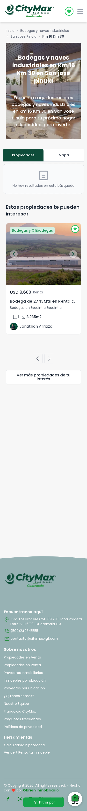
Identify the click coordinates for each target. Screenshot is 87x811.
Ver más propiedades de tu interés (43, 377)
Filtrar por (43, 802)
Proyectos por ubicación (24, 688)
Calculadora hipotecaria (24, 745)
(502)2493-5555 (21, 631)
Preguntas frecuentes (22, 719)
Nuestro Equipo (16, 703)
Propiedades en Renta (22, 665)
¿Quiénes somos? (19, 695)
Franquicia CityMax (20, 711)
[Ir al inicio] (30, 580)
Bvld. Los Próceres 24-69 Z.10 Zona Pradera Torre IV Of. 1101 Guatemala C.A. (43, 621)
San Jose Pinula (23, 36)
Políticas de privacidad (23, 726)
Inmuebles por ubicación (25, 680)
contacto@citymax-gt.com (31, 639)
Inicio (10, 30)
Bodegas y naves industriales (44, 30)
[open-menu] (80, 11)
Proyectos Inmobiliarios (23, 672)
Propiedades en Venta (22, 657)
